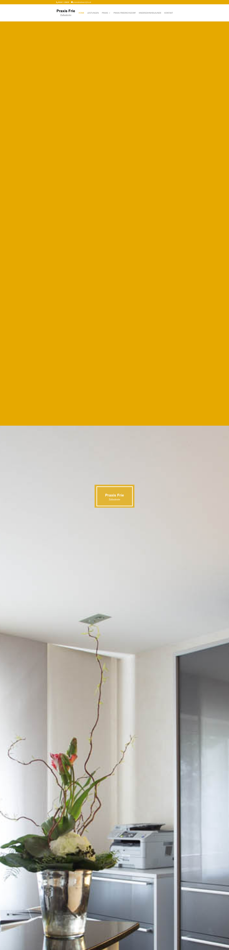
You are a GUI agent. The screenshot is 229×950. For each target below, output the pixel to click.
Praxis (105, 13)
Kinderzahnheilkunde (150, 13)
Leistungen (93, 13)
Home (81, 13)
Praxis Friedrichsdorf (125, 13)
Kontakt (168, 13)
